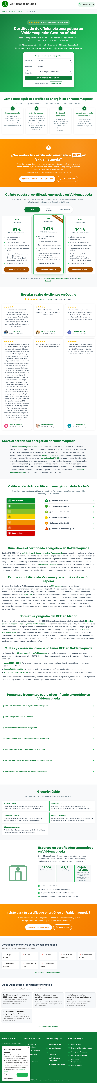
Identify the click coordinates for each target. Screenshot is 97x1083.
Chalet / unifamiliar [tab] (48, 209)
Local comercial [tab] (65, 209)
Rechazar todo (10, 1075)
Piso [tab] (32, 209)
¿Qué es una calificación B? (57, 506)
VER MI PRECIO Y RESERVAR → (48, 78)
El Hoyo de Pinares (8, 956)
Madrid (20, 11)
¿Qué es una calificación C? (57, 512)
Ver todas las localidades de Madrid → (48, 972)
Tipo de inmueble (28, 72)
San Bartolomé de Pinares (66, 956)
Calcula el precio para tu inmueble (55, 278)
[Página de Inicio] (5, 4)
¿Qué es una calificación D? (57, 517)
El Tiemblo (46, 955)
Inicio (3, 11)
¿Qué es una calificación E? (57, 523)
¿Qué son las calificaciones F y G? (59, 529)
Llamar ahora (68, 179)
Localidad (28, 66)
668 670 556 (88, 4)
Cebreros (26, 955)
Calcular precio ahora (38, 927)
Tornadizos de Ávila (47, 965)
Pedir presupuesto (17, 269)
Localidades (11, 11)
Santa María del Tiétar (29, 965)
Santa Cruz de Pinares (85, 956)
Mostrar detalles (8, 1078)
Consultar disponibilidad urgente (37, 179)
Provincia (28, 61)
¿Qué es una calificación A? (57, 501)
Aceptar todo (22, 1075)
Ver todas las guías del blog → (48, 1026)
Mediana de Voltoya (8, 965)
